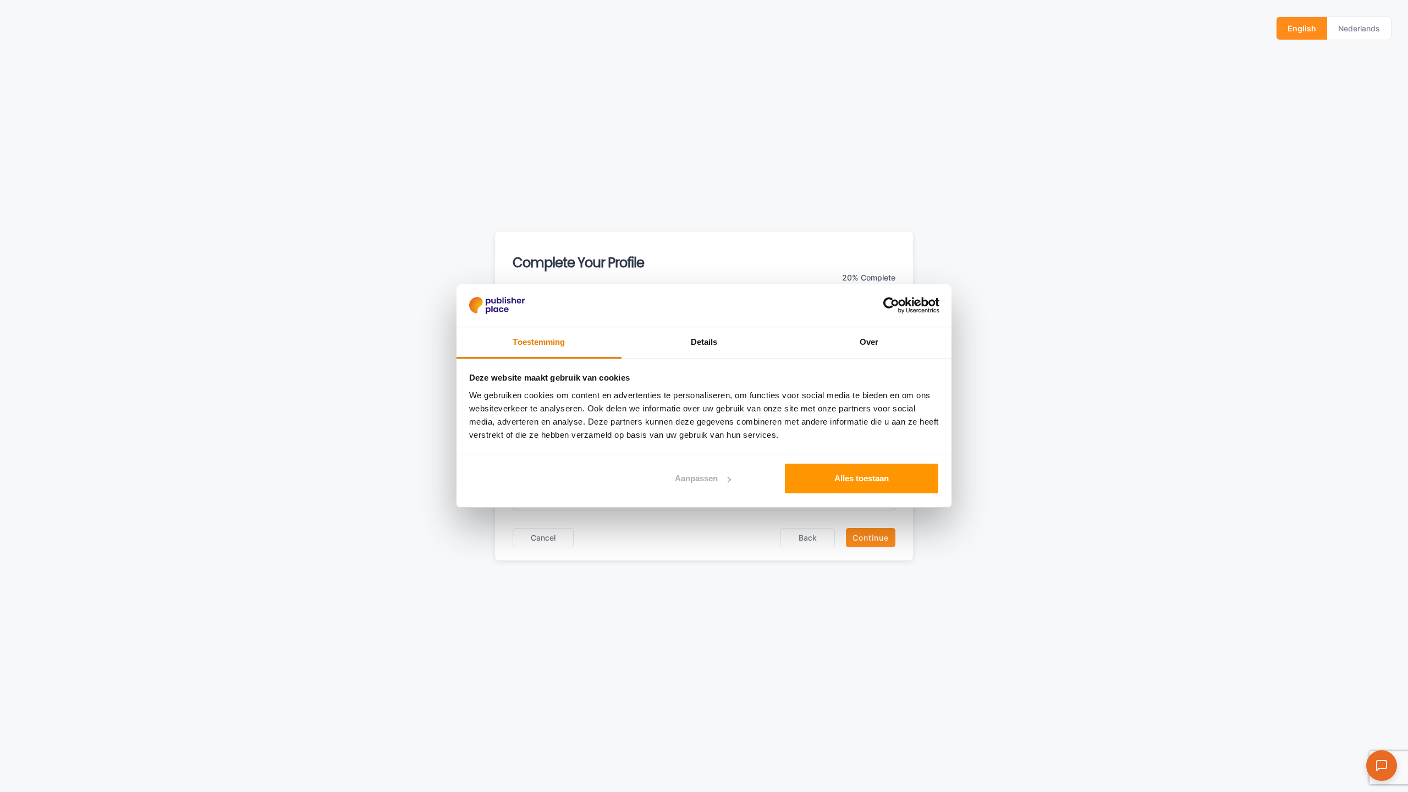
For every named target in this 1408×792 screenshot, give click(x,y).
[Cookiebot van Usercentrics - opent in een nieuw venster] (891, 306)
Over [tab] (869, 341)
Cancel (543, 537)
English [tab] (1302, 28)
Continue (871, 537)
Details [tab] (704, 341)
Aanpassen (696, 478)
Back (808, 537)
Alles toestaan (861, 478)
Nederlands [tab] (1359, 28)
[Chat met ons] (1381, 765)
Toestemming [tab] (539, 341)
